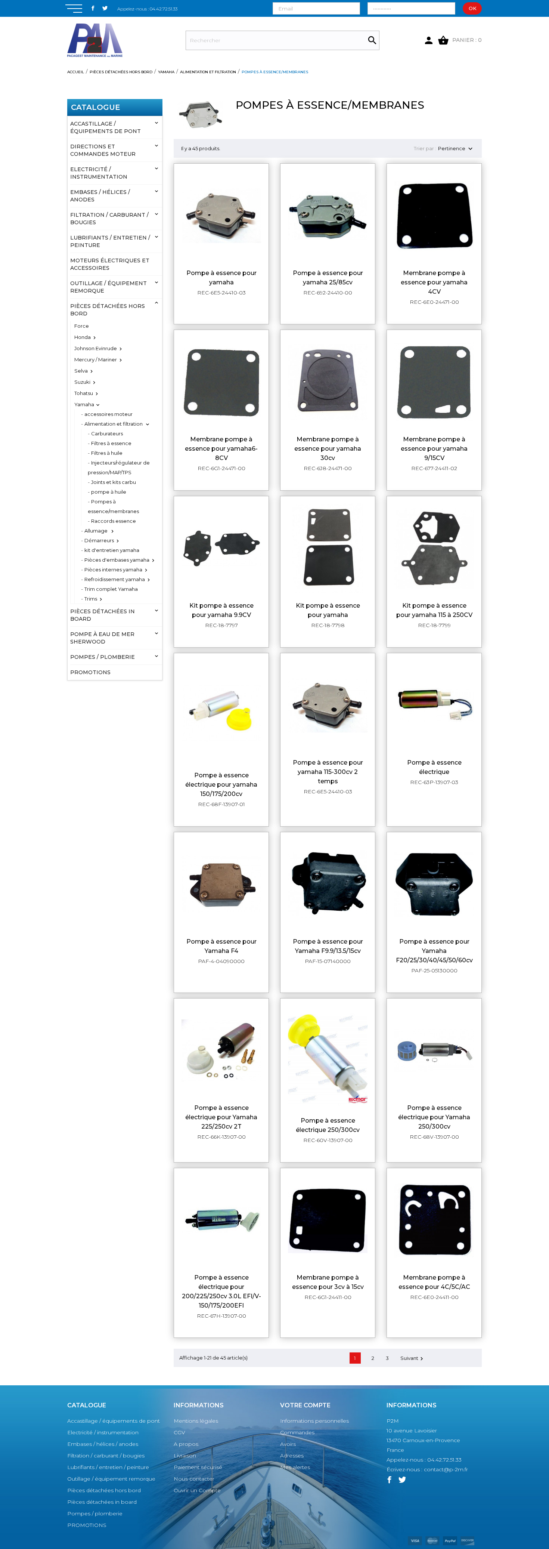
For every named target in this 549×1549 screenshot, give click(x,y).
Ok (473, 8)
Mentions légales (196, 1420)
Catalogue (95, 107)
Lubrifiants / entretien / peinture (110, 241)
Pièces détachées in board (102, 615)
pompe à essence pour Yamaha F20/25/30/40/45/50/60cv (434, 951)
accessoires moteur (108, 414)
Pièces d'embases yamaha (116, 560)
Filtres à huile (106, 453)
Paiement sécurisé (198, 1467)
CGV (179, 1432)
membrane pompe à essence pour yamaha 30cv (327, 449)
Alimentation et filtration (114, 424)
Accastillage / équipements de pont (105, 127)
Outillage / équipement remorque (108, 287)
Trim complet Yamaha (111, 589)
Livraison (185, 1455)
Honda (82, 337)
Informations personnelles (314, 1420)
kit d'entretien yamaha (111, 550)
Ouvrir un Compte (197, 1490)
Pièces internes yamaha (113, 570)
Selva (81, 371)
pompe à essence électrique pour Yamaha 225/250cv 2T (221, 1117)
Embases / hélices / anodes (100, 196)
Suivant (412, 1358)
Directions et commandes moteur (103, 150)
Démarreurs (99, 540)
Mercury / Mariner (95, 359)
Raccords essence (113, 521)
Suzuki (82, 382)
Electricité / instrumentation (98, 173)
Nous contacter (194, 1478)
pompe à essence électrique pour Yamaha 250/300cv (434, 1117)
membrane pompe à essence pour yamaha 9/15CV (434, 449)
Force (81, 326)
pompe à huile (108, 492)
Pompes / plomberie (102, 657)
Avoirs (288, 1444)
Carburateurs (107, 433)
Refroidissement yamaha (114, 579)
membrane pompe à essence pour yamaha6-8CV (221, 449)
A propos (186, 1444)
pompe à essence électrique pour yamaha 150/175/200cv (221, 784)
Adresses (292, 1455)
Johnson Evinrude (95, 348)
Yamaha (84, 404)
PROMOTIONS (90, 672)
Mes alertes (295, 1467)
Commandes (297, 1432)
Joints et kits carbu (113, 482)
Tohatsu (83, 393)
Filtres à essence (111, 443)
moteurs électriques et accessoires (109, 264)
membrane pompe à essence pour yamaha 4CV (434, 282)
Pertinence (456, 149)
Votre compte (305, 1405)
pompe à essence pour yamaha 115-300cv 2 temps (328, 772)
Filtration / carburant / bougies (109, 219)
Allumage (96, 531)
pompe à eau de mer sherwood (102, 638)
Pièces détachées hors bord (107, 310)
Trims (90, 599)
